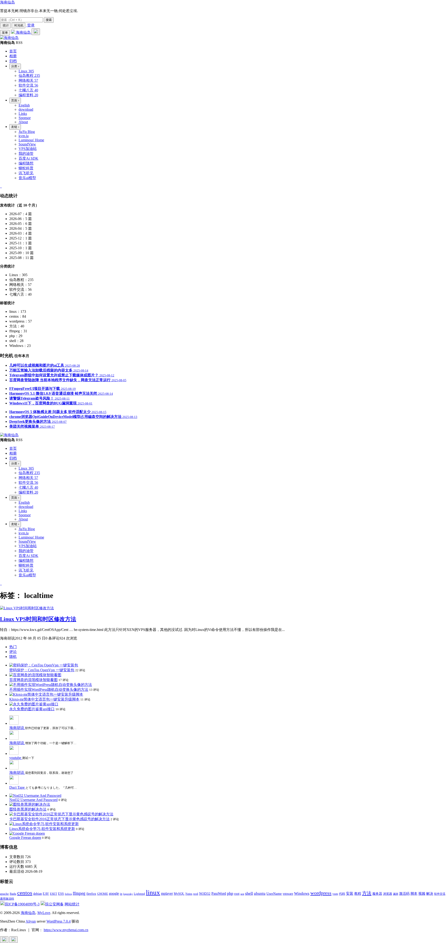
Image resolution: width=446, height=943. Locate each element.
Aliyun (31, 921)
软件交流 (439, 893)
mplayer (167, 893)
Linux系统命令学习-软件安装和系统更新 (42, 829)
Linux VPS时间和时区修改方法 (38, 619)
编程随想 (26, 163)
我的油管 (26, 153)
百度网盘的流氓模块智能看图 (33, 680)
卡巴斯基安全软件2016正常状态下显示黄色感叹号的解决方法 (59, 819)
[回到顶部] (4, 939)
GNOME (102, 893)
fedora (68, 893)
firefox (91, 893)
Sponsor (25, 118)
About (23, 122)
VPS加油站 (28, 149)
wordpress (320, 893)
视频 (421, 893)
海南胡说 (17, 728)
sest (242, 893)
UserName (274, 893)
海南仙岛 (7, 2)
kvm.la (24, 136)
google (114, 893)
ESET (53, 893)
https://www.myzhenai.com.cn (66, 930)
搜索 (49, 20)
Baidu (13, 893)
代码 (342, 893)
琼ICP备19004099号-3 (22, 904)
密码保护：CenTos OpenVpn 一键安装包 (41, 670)
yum (335, 893)
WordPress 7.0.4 (58, 921)
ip (121, 893)
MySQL (179, 893)
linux (153, 892)
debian (37, 893)
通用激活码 (7, 898)
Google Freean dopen (25, 838)
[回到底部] (13, 939)
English (24, 105)
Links (23, 114)
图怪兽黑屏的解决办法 (27, 809)
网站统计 (72, 904)
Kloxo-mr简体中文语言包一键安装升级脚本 (44, 699)
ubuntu (260, 893)
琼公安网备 (54, 904)
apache (4, 893)
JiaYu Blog (27, 132)
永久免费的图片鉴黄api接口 (32, 709)
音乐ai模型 (27, 178)
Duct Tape (17, 787)
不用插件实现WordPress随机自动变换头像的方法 (48, 689)
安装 (349, 893)
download (26, 109)
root (236, 893)
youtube (15, 758)
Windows (301, 893)
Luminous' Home (31, 140)
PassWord (218, 893)
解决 (429, 893)
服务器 (377, 893)
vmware (288, 893)
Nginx (188, 893)
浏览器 (387, 893)
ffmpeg (79, 893)
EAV (46, 893)
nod (195, 893)
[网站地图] (0, 186)
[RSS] (1, 186)
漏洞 (395, 894)
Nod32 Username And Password (33, 800)
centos (24, 893)
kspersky (128, 894)
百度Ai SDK (28, 158)
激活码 (404, 893)
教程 (357, 893)
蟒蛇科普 (26, 168)
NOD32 (204, 893)
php (230, 893)
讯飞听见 (26, 173)
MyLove (43, 913)
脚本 (413, 893)
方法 (366, 893)
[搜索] (36, 31)
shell (249, 893)
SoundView (27, 144)
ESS (61, 893)
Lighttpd (139, 893)
